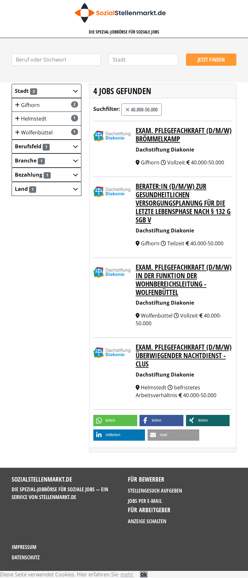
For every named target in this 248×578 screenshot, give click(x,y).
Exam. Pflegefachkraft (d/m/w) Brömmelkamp (184, 134)
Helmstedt (48, 118)
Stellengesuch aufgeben (155, 490)
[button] (46, 91)
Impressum (24, 547)
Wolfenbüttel (48, 132)
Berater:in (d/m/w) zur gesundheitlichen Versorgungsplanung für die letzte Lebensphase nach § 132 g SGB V (183, 202)
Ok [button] (143, 574)
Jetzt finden (211, 59)
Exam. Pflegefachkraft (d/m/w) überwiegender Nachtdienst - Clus (184, 355)
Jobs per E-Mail (145, 501)
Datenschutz (26, 557)
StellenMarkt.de (57, 497)
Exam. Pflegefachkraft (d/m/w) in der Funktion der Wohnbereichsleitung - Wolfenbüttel (184, 279)
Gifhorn (48, 105)
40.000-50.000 (143, 109)
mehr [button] (127, 574)
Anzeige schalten (147, 521)
